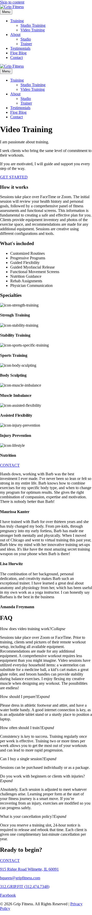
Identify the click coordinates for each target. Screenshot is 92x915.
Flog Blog (18, 53)
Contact (16, 57)
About (15, 34)
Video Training (32, 30)
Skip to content (12, 2)
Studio (25, 39)
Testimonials (20, 48)
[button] (46, 629)
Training (17, 21)
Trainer (26, 44)
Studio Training (32, 25)
